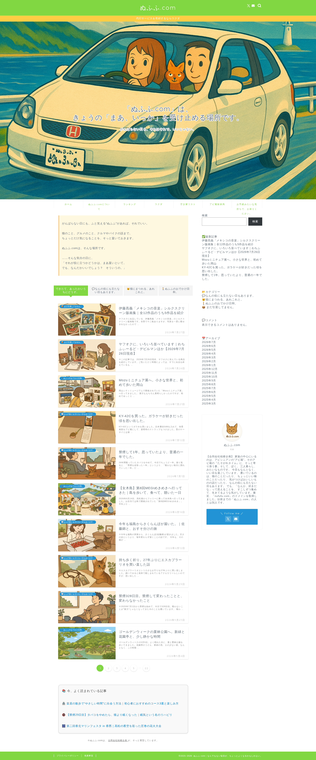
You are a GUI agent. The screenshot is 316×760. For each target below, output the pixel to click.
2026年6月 (209, 345)
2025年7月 (209, 388)
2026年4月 (209, 353)
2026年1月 (209, 365)
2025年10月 (210, 376)
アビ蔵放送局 (217, 204)
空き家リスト (188, 204)
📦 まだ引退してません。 (219, 307)
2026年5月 (209, 349)
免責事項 (88, 756)
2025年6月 (209, 392)
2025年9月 (209, 380)
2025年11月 (209, 372)
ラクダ (159, 204)
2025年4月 (209, 399)
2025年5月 (209, 395)
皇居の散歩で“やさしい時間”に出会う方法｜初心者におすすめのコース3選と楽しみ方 (123, 703)
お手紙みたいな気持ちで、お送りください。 (247, 205)
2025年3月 (209, 403)
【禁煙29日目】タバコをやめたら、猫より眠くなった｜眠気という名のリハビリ (119, 714)
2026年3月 (209, 357)
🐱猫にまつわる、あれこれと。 (141, 290)
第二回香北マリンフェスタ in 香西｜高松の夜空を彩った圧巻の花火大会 (114, 725)
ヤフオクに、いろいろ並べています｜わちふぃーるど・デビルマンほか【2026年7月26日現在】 (231, 252)
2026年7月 (209, 342)
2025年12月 (210, 368)
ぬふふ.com (158, 7)
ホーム (68, 204)
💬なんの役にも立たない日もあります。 (106, 290)
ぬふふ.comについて (99, 205)
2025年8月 (209, 384)
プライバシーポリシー (68, 756)
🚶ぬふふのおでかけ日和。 (176, 290)
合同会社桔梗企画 (118, 740)
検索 (205, 215)
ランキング (129, 204)
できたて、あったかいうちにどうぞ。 (71, 290)
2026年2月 (209, 361)
